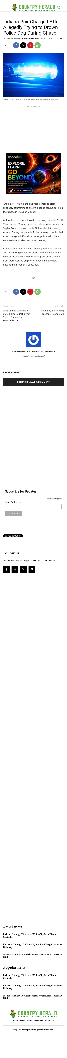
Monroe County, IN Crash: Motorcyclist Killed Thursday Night (32, 956)
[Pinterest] (30, 45)
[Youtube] (32, 569)
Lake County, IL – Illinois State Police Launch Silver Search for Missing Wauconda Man (16, 315)
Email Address (13, 502)
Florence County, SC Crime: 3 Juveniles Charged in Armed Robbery (33, 946)
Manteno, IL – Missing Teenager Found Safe (52, 312)
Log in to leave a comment (33, 382)
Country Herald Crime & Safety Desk (22, 38)
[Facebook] (16, 45)
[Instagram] (15, 569)
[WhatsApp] (37, 45)
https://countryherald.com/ (34, 356)
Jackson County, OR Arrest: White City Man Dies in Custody (29, 936)
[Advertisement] (33, 127)
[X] (23, 45)
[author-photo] (33, 347)
